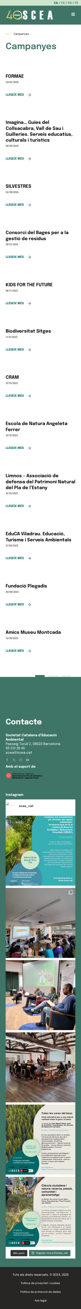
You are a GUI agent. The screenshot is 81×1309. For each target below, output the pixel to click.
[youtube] (27, 759)
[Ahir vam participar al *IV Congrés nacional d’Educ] (40, 995)
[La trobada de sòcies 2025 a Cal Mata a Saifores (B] (40, 1067)
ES (63, 3)
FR (76, 3)
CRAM (12, 377)
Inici (8, 34)
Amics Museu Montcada (33, 632)
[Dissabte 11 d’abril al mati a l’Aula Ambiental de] (40, 923)
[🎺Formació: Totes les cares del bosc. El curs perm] (40, 1140)
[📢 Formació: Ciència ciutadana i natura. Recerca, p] (40, 1212)
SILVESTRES (18, 186)
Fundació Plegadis (26, 586)
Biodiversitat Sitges (28, 331)
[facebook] (7, 759)
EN (70, 3)
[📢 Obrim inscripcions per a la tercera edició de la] (40, 851)
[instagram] (20, 759)
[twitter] (13, 759)
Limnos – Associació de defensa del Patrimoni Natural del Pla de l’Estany (40, 482)
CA (56, 3)
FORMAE (15, 76)
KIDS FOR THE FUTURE (29, 285)
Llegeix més (15, 94)
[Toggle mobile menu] (73, 14)
